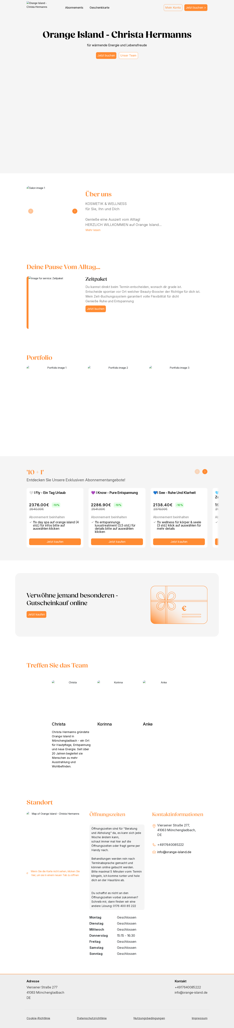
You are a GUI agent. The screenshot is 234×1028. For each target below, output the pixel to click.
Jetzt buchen (106, 55)
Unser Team (128, 55)
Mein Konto (173, 7)
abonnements (74, 7)
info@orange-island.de (174, 852)
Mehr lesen (92, 230)
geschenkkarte (99, 7)
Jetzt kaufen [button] (36, 614)
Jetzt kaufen (55, 541)
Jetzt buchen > (196, 7)
